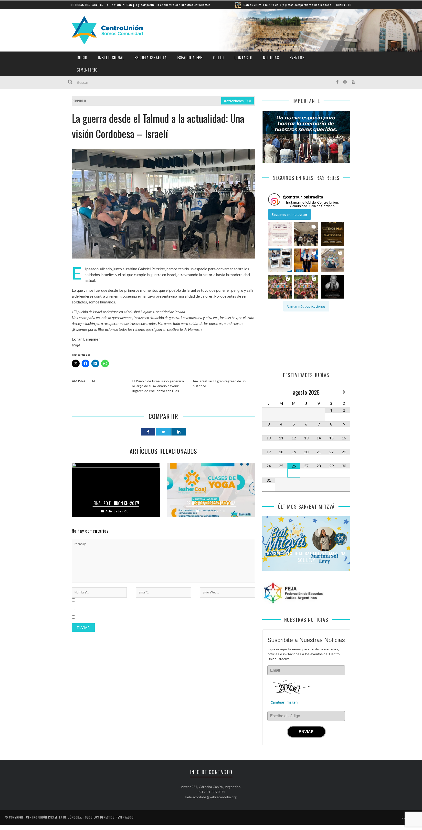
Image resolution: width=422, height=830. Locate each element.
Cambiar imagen (284, 702)
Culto (218, 58)
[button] (280, 234)
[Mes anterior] (268, 392)
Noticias (271, 58)
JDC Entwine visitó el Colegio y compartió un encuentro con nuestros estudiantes (115, 5)
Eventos (297, 58)
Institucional (111, 58)
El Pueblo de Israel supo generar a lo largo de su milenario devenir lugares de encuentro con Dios (158, 386)
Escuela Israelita (151, 58)
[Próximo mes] (344, 392)
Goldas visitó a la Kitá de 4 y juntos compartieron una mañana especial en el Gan (262, 5)
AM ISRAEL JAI (83, 381)
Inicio (82, 58)
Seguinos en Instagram (289, 214)
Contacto (343, 5)
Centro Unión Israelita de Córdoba (53, 817)
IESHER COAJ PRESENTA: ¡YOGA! (211, 503)
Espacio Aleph (190, 58)
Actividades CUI (237, 100)
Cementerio (87, 70)
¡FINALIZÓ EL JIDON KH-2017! (116, 503)
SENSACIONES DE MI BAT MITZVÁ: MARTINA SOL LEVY (306, 556)
